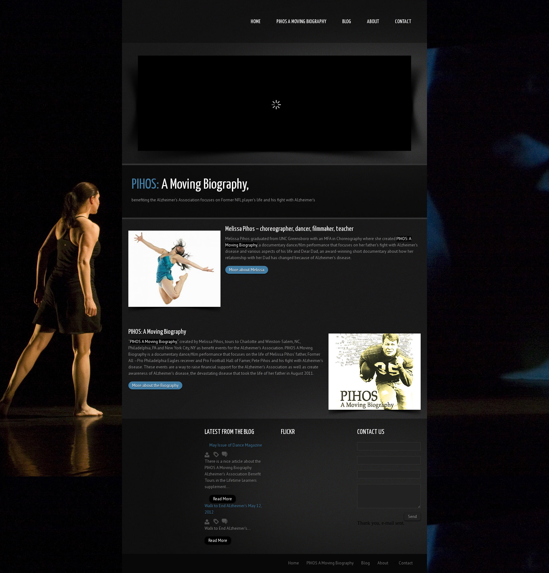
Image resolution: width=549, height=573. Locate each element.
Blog (346, 21)
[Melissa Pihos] (174, 305)
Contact (403, 21)
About (373, 21)
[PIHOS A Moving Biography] (375, 408)
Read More (222, 499)
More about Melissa (246, 270)
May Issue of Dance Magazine (235, 445)
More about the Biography (155, 385)
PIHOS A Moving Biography (301, 21)
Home (256, 21)
